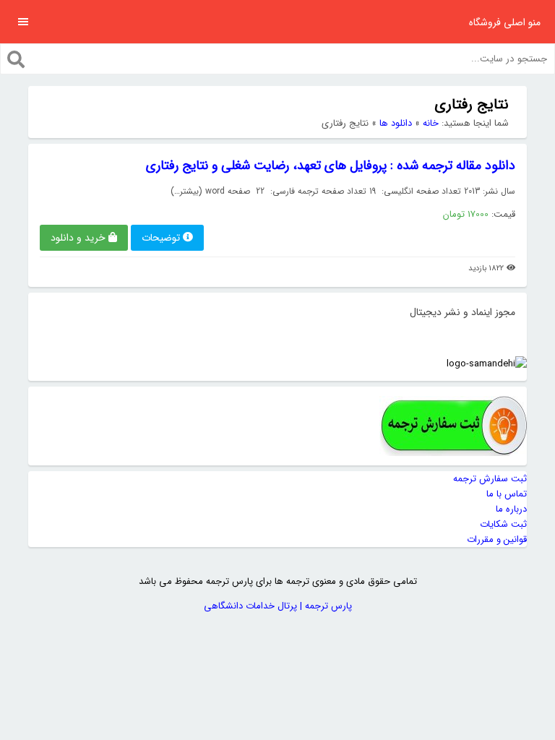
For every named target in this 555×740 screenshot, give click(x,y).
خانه (431, 123)
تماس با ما (506, 494)
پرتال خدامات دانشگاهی (250, 606)
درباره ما (511, 509)
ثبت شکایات (503, 524)
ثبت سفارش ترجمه (490, 478)
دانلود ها (395, 123)
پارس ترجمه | (324, 606)
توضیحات (161, 238)
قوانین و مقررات (497, 539)
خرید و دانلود (78, 238)
